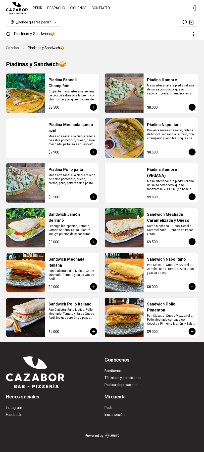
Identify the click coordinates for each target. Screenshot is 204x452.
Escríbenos (113, 371)
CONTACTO (101, 8)
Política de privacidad (121, 385)
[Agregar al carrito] (93, 107)
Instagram (14, 408)
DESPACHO (56, 8)
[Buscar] (8, 34)
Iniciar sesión (114, 415)
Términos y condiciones (122, 378)
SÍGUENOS (78, 8)
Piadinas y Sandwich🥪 (34, 33)
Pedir (108, 408)
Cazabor (12, 48)
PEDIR (37, 8)
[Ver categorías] (193, 34)
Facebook (13, 415)
